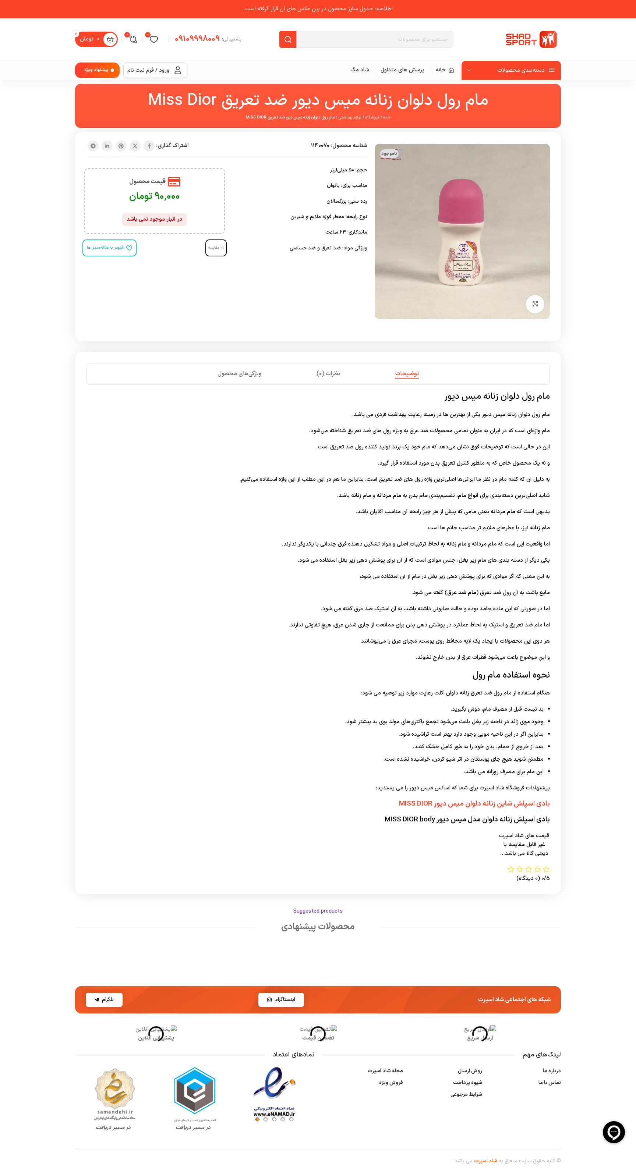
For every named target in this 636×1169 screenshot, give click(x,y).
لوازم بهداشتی (349, 117)
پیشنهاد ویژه (96, 70)
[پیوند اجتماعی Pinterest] (121, 146)
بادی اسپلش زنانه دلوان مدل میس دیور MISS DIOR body (467, 819)
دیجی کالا (537, 853)
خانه (387, 117)
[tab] (407, 373)
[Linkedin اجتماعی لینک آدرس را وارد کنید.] (107, 146)
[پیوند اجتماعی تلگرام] (93, 146)
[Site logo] (531, 39)
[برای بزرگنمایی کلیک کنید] (535, 304)
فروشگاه (372, 117)
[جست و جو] (287, 39)
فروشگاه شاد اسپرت (502, 788)
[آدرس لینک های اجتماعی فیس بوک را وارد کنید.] (149, 146)
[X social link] (135, 146)
